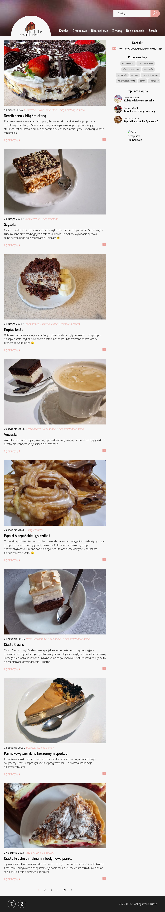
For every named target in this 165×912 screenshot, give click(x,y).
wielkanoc (154, 80)
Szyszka (10, 224)
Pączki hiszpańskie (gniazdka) (27, 536)
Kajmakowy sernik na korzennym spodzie (36, 753)
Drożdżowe (80, 30)
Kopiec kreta (13, 329)
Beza (29, 639)
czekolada (148, 69)
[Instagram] (12, 904)
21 (64, 890)
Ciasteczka (30, 110)
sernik (142, 80)
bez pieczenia (128, 63)
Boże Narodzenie (35, 747)
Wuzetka (11, 434)
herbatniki (122, 75)
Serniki (153, 30)
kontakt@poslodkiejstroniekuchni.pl (140, 48)
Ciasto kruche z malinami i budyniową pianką (38, 858)
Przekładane (49, 429)
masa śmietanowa (150, 75)
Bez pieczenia (135, 30)
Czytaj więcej (11, 140)
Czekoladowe (31, 324)
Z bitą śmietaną (66, 110)
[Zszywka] (22, 904)
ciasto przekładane (131, 69)
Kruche (63, 30)
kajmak (134, 75)
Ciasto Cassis (14, 644)
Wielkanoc (51, 110)
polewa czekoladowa (126, 80)
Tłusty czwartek (34, 530)
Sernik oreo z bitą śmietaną (25, 116)
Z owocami (74, 324)
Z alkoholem (55, 639)
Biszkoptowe (99, 30)
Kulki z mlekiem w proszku (139, 100)
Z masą (117, 30)
